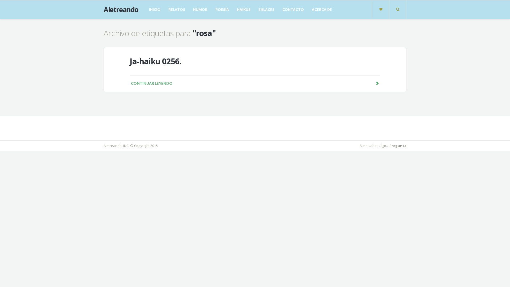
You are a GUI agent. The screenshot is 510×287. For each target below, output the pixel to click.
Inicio (154, 9)
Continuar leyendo (151, 83)
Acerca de (322, 9)
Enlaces (266, 9)
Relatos (176, 9)
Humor (200, 9)
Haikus (243, 9)
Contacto (293, 9)
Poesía (222, 9)
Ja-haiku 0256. (155, 61)
